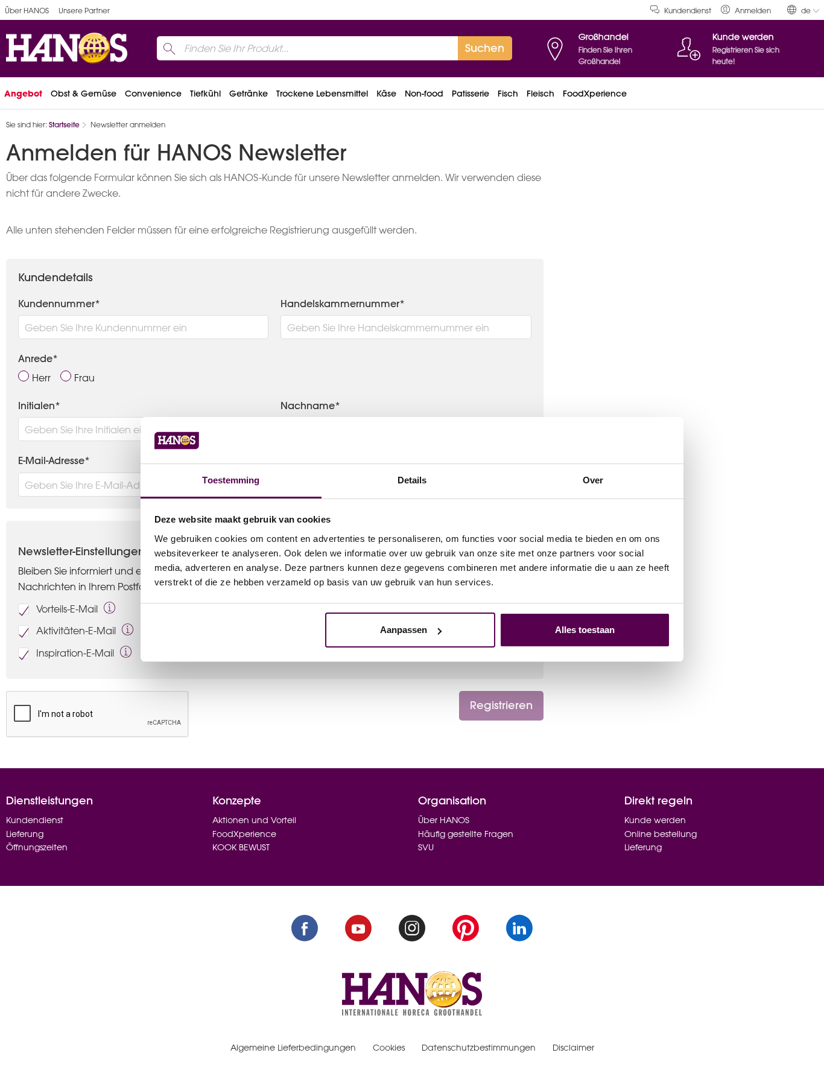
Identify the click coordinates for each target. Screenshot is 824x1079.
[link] (746, 10)
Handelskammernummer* (342, 303)
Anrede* (38, 358)
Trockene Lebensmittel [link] (322, 94)
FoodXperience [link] (595, 94)
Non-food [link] (424, 94)
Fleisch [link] (540, 94)
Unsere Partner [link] (84, 10)
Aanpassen (403, 630)
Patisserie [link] (470, 94)
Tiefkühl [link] (205, 94)
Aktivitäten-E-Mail (76, 630)
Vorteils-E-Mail (67, 609)
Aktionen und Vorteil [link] (254, 820)
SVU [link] (426, 847)
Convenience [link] (153, 94)
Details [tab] (412, 480)
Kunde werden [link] (655, 820)
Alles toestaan (585, 630)
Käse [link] (386, 94)
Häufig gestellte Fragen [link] (465, 834)
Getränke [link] (248, 94)
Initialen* (39, 405)
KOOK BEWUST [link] (241, 847)
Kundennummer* (59, 303)
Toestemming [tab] (230, 480)
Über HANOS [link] (27, 10)
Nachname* (310, 405)
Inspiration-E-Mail (75, 653)
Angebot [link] (23, 94)
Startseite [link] (64, 124)
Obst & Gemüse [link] (83, 94)
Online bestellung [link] (660, 834)
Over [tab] (593, 480)
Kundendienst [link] (687, 10)
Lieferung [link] (24, 834)
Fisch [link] (508, 94)
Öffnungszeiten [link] (37, 847)
